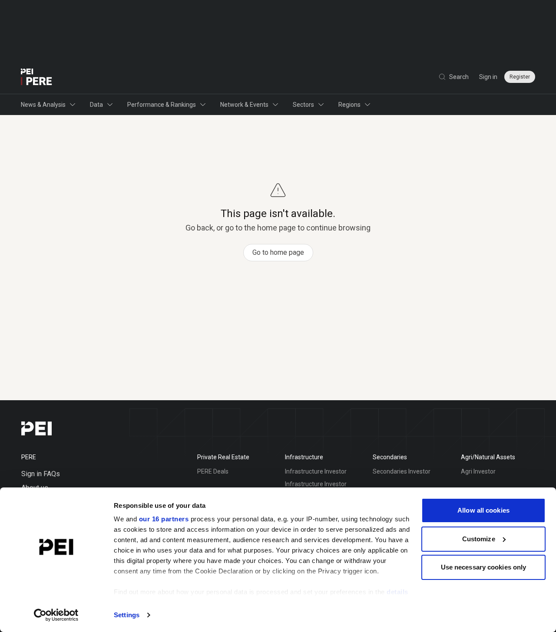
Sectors (303, 104)
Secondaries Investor (401, 471)
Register (520, 77)
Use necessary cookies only (483, 567)
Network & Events (244, 104)
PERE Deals (212, 471)
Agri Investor (478, 471)
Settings (126, 615)
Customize (478, 539)
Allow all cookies (483, 510)
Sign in (488, 76)
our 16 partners (164, 519)
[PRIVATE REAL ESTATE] (36, 77)
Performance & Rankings (161, 104)
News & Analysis (43, 104)
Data (96, 104)
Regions (349, 104)
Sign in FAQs (40, 474)
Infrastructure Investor (316, 471)
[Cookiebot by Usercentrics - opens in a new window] (56, 615)
